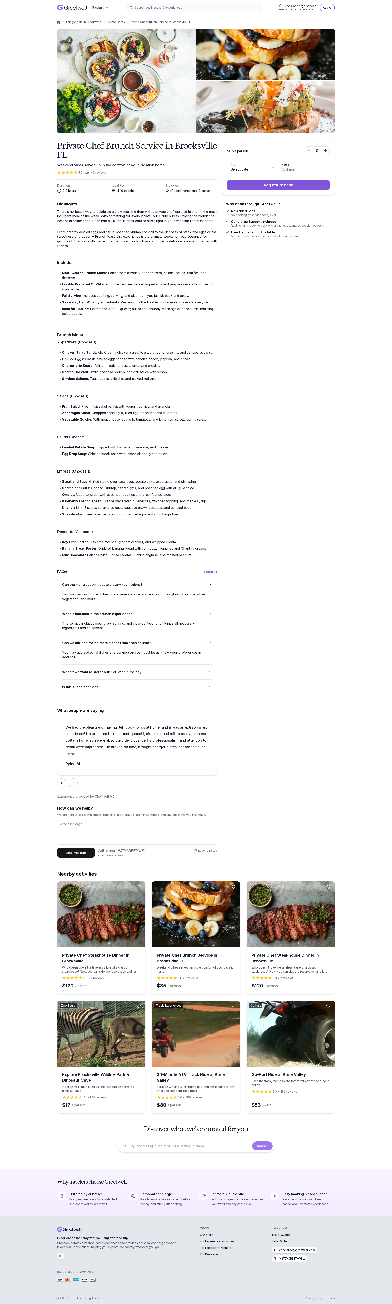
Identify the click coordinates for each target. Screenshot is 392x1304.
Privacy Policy (313, 1298)
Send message (76, 852)
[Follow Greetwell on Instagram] (61, 1256)
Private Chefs (116, 22)
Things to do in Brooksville (83, 22)
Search (262, 1146)
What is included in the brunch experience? (97, 614)
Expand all (209, 571)
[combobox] (197, 8)
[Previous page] (61, 782)
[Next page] (73, 782)
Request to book (278, 185)
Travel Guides (281, 1234)
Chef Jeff (102, 796)
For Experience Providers (217, 1241)
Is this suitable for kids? (81, 687)
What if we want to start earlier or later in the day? (102, 672)
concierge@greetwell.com (297, 1250)
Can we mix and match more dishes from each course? (106, 643)
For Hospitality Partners (215, 1247)
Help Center (280, 1241)
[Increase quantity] (325, 151)
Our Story (206, 1234)
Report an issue (207, 850)
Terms (331, 1298)
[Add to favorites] (189, 35)
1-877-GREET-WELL (304, 9)
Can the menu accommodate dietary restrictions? (102, 585)
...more (70, 754)
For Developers (210, 1254)
